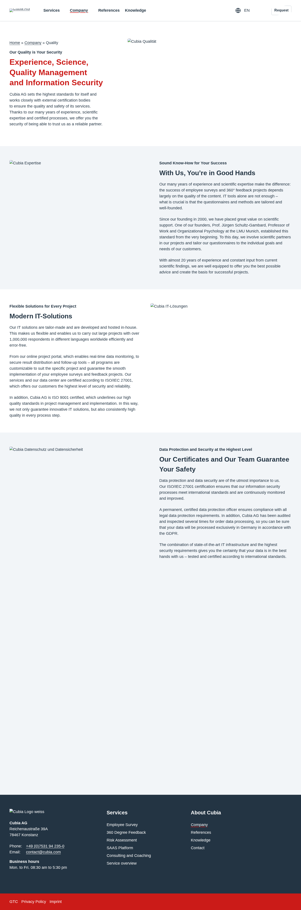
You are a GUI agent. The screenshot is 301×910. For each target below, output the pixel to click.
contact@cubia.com (43, 852)
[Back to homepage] (19, 10)
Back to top (284, 900)
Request (281, 10)
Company (32, 43)
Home (14, 43)
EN (247, 10)
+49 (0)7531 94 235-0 (45, 846)
